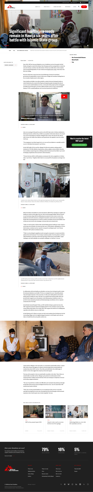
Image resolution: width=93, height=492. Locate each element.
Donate (84, 6)
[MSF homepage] (11, 7)
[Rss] (84, 484)
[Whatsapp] (88, 484)
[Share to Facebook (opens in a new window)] (5, 43)
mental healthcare (35, 88)
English (84, 2)
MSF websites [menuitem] (74, 2)
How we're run (59, 471)
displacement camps (52, 69)
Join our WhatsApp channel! (79, 144)
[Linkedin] (76, 484)
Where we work (45, 468)
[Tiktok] (80, 484)
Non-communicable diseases (22, 50)
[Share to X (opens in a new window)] (8, 43)
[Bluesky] (68, 484)
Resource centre (45, 473)
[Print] (13, 43)
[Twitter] (61, 484)
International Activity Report (48, 476)
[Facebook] (64, 484)
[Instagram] (72, 484)
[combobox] (10, 65)
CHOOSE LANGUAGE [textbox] (9, 65)
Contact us (58, 476)
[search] (78, 6)
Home (10, 50)
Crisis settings (31, 473)
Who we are (58, 468)
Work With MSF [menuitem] (66, 2)
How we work (58, 473)
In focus (29, 476)
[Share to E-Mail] (11, 43)
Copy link (7, 45)
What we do (30, 468)
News (43, 471)
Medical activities (31, 471)
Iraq (14, 50)
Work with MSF (77, 468)
